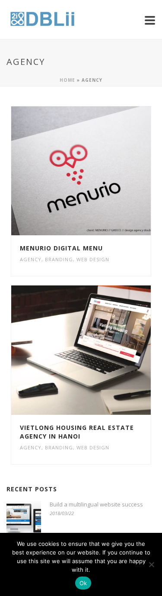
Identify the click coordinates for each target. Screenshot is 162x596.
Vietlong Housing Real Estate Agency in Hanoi (77, 431)
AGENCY (30, 259)
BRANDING (59, 259)
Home (67, 80)
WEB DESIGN (92, 259)
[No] (151, 564)
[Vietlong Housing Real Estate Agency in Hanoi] (98, 350)
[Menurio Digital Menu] (98, 170)
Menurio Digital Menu (61, 248)
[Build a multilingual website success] (23, 517)
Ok (83, 583)
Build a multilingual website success (96, 504)
